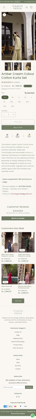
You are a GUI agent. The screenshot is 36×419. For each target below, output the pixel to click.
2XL (12, 102)
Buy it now (18, 127)
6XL (13, 106)
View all (18, 301)
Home (18, 359)
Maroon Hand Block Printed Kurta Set (24, 287)
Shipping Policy (18, 338)
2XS (6, 97)
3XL (20, 102)
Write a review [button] (18, 218)
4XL (28, 102)
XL (5, 102)
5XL (6, 106)
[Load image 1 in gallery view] (9, 66)
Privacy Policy (18, 344)
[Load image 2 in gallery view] (18, 66)
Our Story (18, 365)
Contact (18, 369)
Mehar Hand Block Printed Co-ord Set (8, 255)
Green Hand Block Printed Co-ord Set (24, 255)
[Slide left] (2, 67)
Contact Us (18, 332)
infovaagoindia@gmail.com (21, 194)
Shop (18, 362)
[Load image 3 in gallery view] (27, 66)
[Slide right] (34, 67)
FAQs (18, 335)
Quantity (4, 111)
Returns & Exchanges (18, 341)
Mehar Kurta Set (7, 286)
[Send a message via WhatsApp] (32, 415)
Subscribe (29, 387)
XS (14, 97)
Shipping (4, 88)
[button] (4, 7)
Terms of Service (18, 348)
